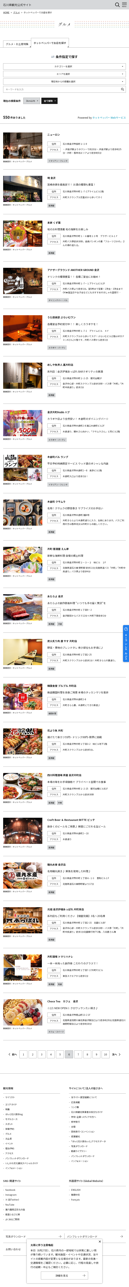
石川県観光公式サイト (17, 4)
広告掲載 (75, 1102)
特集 (7, 1109)
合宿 (73, 1126)
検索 (122, 89)
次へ (114, 1054)
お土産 (8, 1138)
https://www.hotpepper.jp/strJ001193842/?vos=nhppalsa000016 (64, 470)
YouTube (9, 1204)
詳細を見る (62, 1275)
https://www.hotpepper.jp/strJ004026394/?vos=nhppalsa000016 (64, 744)
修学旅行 (75, 1121)
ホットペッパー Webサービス (109, 117)
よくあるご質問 (12, 1219)
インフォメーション (13, 1168)
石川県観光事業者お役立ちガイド (87, 1112)
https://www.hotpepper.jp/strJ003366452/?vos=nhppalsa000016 (64, 380)
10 (105, 1054)
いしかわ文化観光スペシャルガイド (21, 1163)
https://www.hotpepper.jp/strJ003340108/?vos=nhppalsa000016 (64, 833)
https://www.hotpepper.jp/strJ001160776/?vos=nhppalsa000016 (64, 332)
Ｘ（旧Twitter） (12, 1199)
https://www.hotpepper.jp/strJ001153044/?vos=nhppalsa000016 (64, 924)
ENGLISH (75, 1189)
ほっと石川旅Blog (14, 1114)
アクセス (9, 1153)
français (75, 1199)
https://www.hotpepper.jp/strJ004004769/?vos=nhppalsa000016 (64, 610)
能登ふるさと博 (12, 1214)
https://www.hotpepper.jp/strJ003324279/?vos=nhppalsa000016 (64, 564)
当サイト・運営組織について (84, 1097)
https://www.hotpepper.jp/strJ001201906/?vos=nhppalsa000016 (64, 516)
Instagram (11, 1194)
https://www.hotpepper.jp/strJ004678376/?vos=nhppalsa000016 (64, 147)
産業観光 (75, 1136)
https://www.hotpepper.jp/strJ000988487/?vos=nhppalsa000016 (64, 789)
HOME (6, 12)
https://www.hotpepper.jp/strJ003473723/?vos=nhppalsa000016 (64, 1016)
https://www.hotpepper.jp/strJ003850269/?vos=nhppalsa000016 (64, 970)
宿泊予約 (9, 1148)
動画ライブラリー (79, 1151)
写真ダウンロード (79, 1146)
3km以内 (30, 100)
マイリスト (10, 1097)
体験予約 (9, 1128)
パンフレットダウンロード (17, 1158)
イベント (9, 1143)
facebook (10, 1189)
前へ (14, 1054)
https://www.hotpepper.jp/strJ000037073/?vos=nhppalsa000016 (64, 237)
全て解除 (48, 100)
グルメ (16, 12)
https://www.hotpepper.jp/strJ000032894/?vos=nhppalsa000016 (64, 191)
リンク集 (75, 1107)
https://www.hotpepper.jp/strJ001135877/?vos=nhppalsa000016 (64, 655)
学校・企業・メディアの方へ (83, 1116)
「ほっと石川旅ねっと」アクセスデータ (88, 1141)
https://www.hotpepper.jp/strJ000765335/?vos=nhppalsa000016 (64, 285)
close (99, 1241)
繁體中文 (75, 1194)
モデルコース (11, 1119)
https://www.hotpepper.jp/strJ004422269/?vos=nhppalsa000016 (64, 878)
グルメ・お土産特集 (17, 44)
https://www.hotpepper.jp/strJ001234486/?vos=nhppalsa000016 (64, 699)
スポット (9, 1124)
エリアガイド (11, 1104)
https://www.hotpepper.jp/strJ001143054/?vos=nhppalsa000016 (64, 426)
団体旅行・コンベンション (83, 1131)
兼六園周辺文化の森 (15, 1209)
